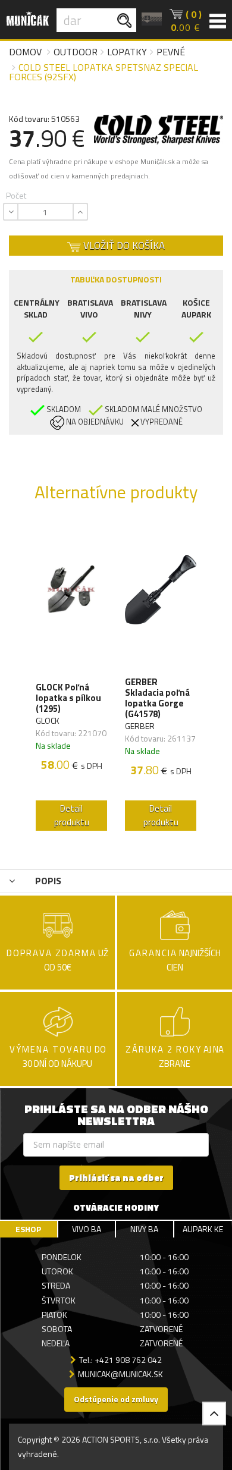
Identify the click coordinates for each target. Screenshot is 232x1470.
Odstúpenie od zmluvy (116, 1399)
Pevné (170, 52)
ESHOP (28, 1229)
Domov (25, 52)
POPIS (47, 881)
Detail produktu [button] (71, 815)
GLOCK (47, 720)
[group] (71, 680)
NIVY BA (144, 1229)
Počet (16, 195)
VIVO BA (86, 1229)
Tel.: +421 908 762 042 (120, 1359)
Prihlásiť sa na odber (116, 1178)
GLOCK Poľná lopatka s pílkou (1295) (68, 698)
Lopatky (127, 52)
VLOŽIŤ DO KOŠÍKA (123, 245)
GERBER (140, 726)
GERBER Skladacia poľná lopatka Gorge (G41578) (157, 698)
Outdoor (76, 52)
